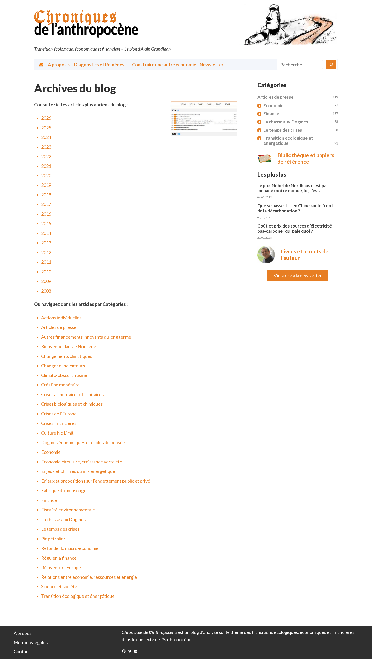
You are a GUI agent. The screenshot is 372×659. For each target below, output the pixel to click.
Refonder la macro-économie (69, 548)
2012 (46, 252)
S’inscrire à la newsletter (297, 275)
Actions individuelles (61, 317)
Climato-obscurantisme (64, 375)
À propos (22, 633)
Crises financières (58, 423)
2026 (46, 118)
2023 (46, 147)
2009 (46, 281)
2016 (46, 214)
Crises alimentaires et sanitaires (72, 394)
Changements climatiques (66, 356)
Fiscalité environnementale (68, 509)
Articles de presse (58, 327)
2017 (46, 204)
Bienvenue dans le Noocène (68, 346)
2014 (46, 233)
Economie (51, 452)
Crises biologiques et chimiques (72, 404)
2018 (46, 194)
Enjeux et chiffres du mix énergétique (78, 471)
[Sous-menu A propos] (69, 64)
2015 (46, 223)
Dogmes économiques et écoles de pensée (83, 442)
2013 (46, 242)
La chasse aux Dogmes (63, 519)
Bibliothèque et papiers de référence (305, 158)
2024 (46, 137)
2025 (46, 127)
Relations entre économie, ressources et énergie (89, 577)
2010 (46, 271)
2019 (46, 185)
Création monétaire (60, 384)
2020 (46, 175)
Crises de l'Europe (59, 413)
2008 (46, 291)
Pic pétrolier (53, 538)
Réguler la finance (59, 558)
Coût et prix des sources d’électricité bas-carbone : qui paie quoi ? (294, 228)
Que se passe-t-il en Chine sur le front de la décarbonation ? (295, 208)
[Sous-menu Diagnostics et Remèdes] (127, 64)
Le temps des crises (60, 529)
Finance (49, 500)
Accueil (41, 64)
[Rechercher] (331, 64)
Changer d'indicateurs (63, 365)
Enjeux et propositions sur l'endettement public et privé (95, 481)
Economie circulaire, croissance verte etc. (82, 461)
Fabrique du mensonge (63, 490)
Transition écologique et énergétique (78, 596)
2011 (46, 262)
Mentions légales (31, 642)
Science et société (59, 586)
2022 (46, 156)
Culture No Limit (57, 433)
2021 (46, 166)
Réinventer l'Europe (61, 567)
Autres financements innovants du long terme (86, 337)
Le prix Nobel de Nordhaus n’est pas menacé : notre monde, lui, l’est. (292, 188)
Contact (22, 651)
